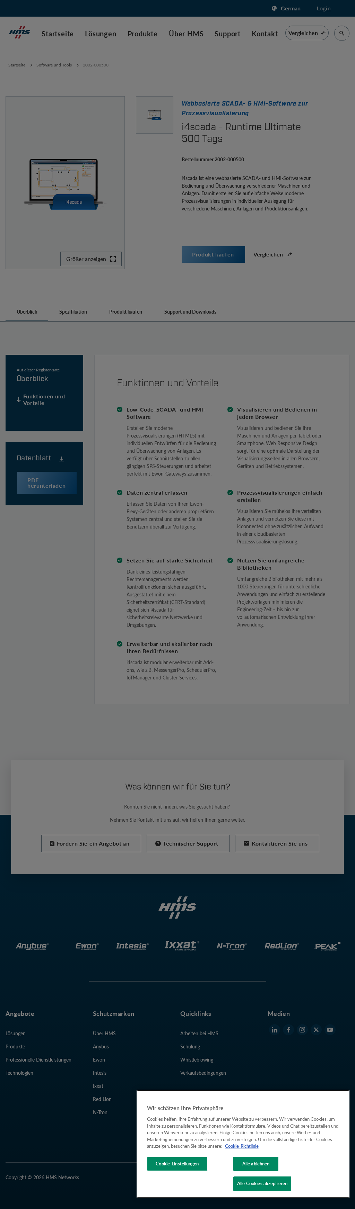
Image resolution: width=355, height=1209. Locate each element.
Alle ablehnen (256, 1164)
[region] (243, 1144)
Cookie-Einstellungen (177, 1164)
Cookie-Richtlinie (242, 1146)
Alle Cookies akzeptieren (262, 1183)
